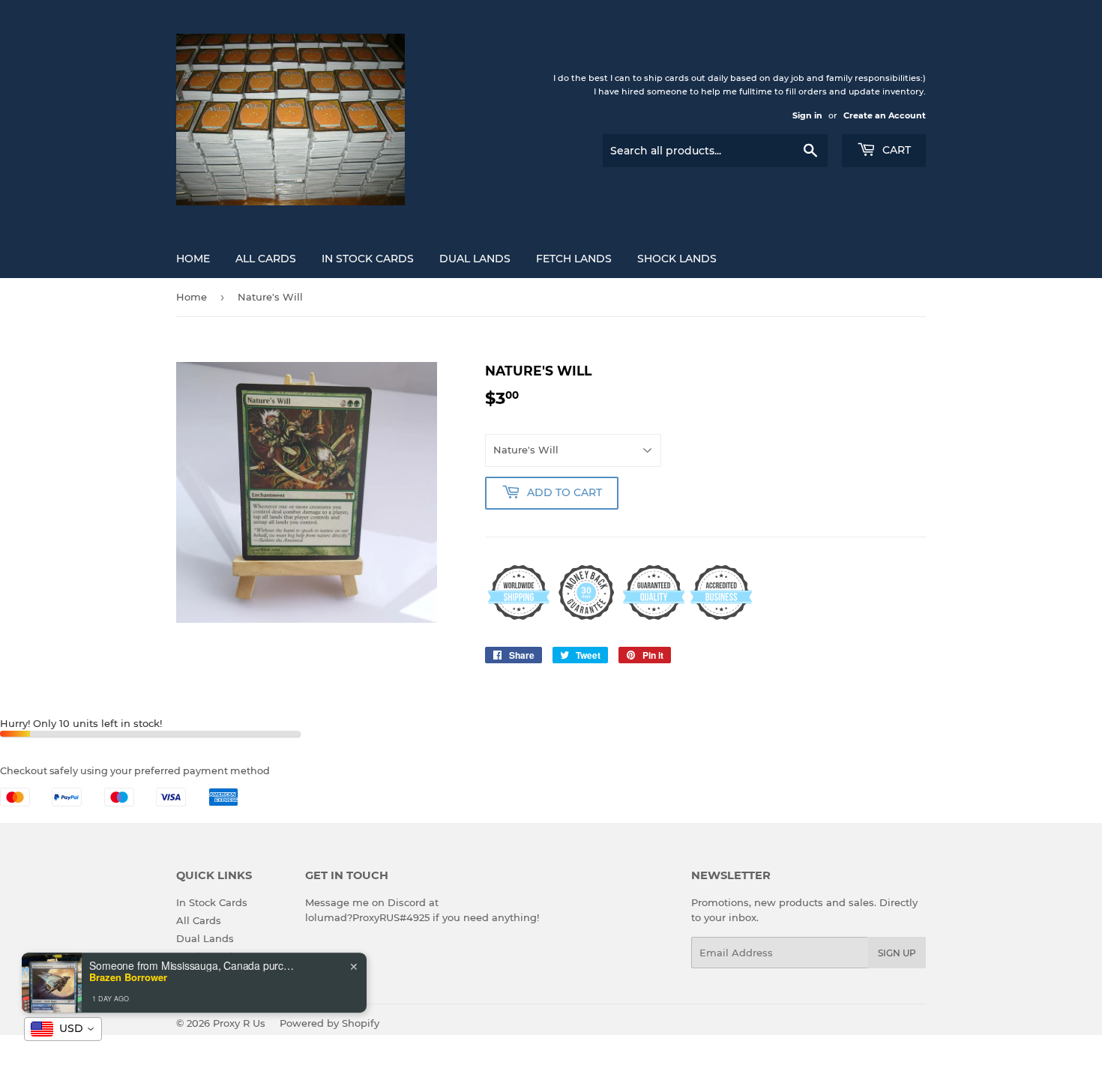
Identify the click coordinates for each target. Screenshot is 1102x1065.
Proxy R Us (239, 1023)
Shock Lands (677, 258)
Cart (895, 150)
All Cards (265, 258)
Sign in (807, 115)
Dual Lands (475, 258)
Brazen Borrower (128, 965)
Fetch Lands (574, 258)
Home (193, 258)
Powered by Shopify (329, 1023)
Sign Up (897, 953)
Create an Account (884, 115)
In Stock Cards (368, 258)
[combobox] (63, 1029)
